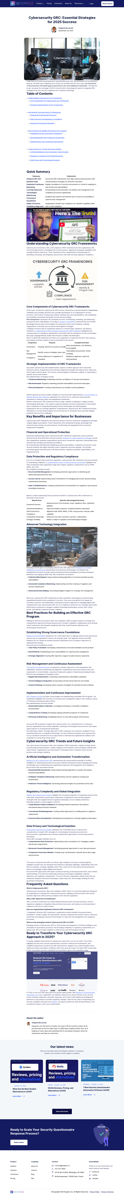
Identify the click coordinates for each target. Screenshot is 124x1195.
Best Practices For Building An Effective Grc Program (47, 131)
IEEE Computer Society (35, 696)
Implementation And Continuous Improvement (46, 142)
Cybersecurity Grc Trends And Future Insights (44, 149)
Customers (14, 1174)
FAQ (32, 1178)
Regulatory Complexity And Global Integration (46, 156)
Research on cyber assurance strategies (77, 438)
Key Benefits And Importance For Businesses (44, 112)
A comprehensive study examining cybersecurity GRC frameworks (57, 331)
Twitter (95, 1175)
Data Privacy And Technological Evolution (45, 160)
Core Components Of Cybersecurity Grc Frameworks (49, 101)
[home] (21, 3)
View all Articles (62, 1111)
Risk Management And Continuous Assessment (47, 138)
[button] (40, 3)
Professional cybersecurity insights (39, 830)
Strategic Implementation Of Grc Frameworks (46, 105)
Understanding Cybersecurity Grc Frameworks (45, 98)
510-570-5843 (60, 1169)
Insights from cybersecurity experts (39, 795)
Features (13, 1170)
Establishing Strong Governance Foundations (46, 133)
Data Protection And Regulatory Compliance (46, 119)
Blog (32, 1174)
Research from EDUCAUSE (36, 636)
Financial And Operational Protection (43, 115)
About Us (34, 1166)
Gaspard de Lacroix (65, 28)
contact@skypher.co (62, 1166)
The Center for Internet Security (38, 667)
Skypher (54, 1002)
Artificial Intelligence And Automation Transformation (49, 152)
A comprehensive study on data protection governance (66, 462)
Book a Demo (107, 3)
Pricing (12, 1178)
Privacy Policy (95, 1192)
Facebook (95, 1172)
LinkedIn (95, 1178)
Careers (34, 1170)
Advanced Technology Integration (42, 123)
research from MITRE (67, 322)
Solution (13, 1166)
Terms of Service (107, 1192)
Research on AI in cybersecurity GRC (40, 760)
